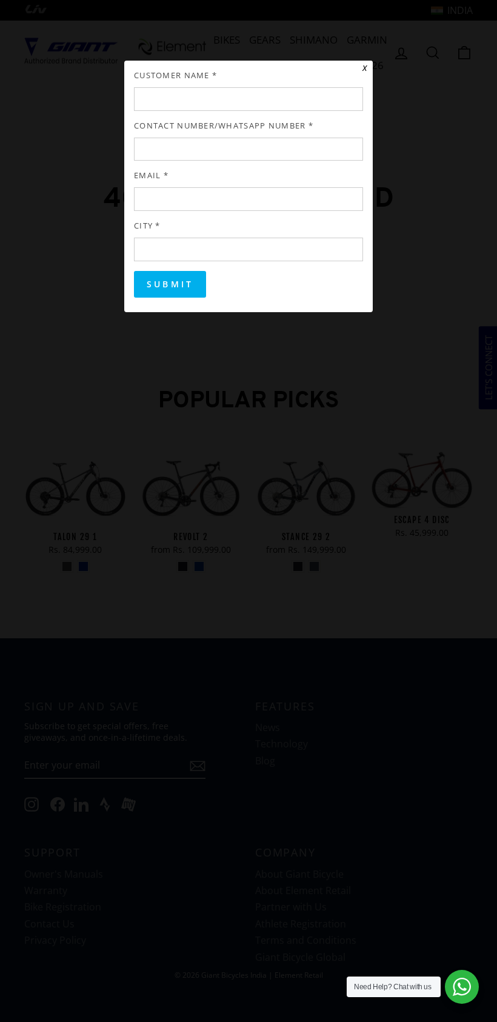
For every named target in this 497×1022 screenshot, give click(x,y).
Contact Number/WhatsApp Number (223, 126)
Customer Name (175, 75)
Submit (170, 284)
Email (151, 175)
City (147, 226)
